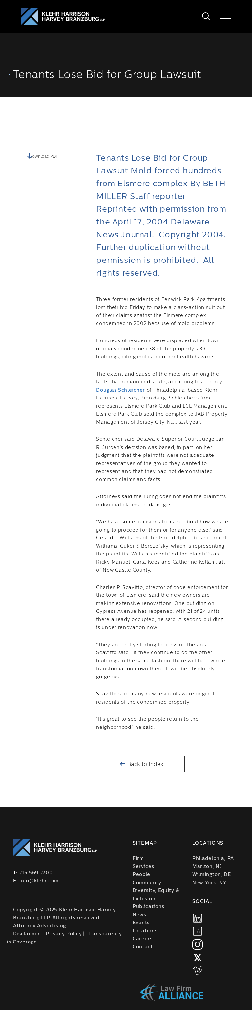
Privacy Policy (64, 934)
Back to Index (144, 764)
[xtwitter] (197, 957)
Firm (138, 858)
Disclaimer (26, 934)
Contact (143, 947)
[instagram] (197, 944)
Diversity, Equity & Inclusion (156, 894)
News (139, 915)
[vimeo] (197, 970)
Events (141, 923)
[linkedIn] (197, 918)
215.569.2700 (35, 873)
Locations (145, 931)
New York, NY (209, 883)
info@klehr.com (39, 881)
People (141, 874)
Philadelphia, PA (213, 858)
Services (143, 866)
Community (147, 883)
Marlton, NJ (207, 866)
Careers (143, 939)
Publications (148, 906)
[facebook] (197, 931)
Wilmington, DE (211, 874)
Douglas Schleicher (120, 390)
